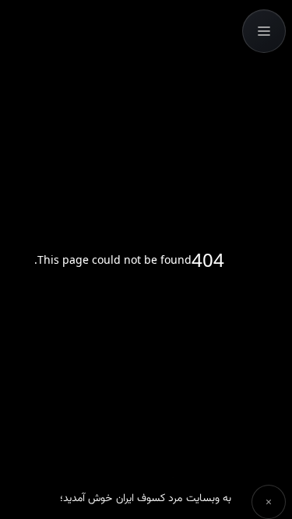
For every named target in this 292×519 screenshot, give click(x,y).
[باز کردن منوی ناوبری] (264, 31)
